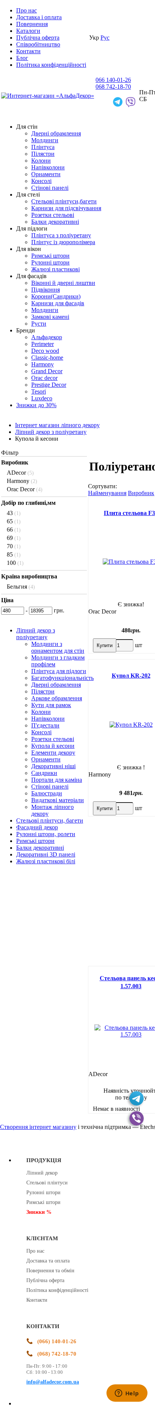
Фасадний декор (37, 827)
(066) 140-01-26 (56, 1341)
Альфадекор (46, 337)
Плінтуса (43, 147)
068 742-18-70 (113, 86)
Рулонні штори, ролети (45, 834)
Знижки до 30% (36, 405)
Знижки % (39, 1212)
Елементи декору (53, 752)
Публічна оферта (37, 37)
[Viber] (136, 1118)
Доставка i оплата (39, 17)
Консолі (41, 181)
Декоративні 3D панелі (45, 854)
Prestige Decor (48, 384)
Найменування (107, 493)
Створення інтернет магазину (38, 1127)
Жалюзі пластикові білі (45, 861)
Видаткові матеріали (57, 800)
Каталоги (28, 31)
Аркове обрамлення (56, 698)
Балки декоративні (55, 221)
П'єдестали (45, 725)
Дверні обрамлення (56, 133)
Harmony (42, 364)
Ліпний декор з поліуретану (35, 633)
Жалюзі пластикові (55, 269)
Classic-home (47, 357)
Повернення (32, 24)
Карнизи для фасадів (57, 303)
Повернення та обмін (50, 1270)
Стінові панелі (49, 188)
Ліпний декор (42, 1173)
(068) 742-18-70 (56, 1354)
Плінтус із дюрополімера (63, 242)
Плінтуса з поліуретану (61, 235)
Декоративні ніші (53, 766)
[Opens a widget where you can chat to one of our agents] (126, 1393)
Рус (104, 37)
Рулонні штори (50, 262)
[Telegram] (136, 1098)
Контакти (28, 51)
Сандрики (44, 773)
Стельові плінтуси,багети (64, 201)
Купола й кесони (52, 746)
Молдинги (44, 140)
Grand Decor (46, 371)
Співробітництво (38, 44)
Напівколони (48, 167)
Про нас (26, 10)
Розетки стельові (52, 215)
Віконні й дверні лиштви (63, 283)
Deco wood (45, 351)
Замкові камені (50, 317)
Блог (22, 58)
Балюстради (46, 793)
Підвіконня (45, 289)
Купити (104, 645)
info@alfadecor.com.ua (52, 1382)
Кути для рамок (51, 705)
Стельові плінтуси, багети (49, 820)
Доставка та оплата (48, 1261)
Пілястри (43, 154)
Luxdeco (41, 398)
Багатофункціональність (62, 678)
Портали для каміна (56, 780)
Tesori (38, 391)
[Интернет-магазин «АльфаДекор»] (47, 95)
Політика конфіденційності (51, 65)
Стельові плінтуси (47, 1183)
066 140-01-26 (113, 80)
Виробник (141, 493)
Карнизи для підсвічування (66, 208)
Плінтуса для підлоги (58, 671)
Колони (41, 160)
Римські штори (50, 255)
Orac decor (44, 378)
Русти (38, 323)
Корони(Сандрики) (56, 296)
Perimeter (42, 344)
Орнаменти (46, 174)
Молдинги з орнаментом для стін (57, 647)
